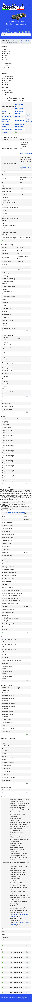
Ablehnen (12, 510)
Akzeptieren (4, 510)
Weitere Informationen (12, 512)
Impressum (23, 512)
